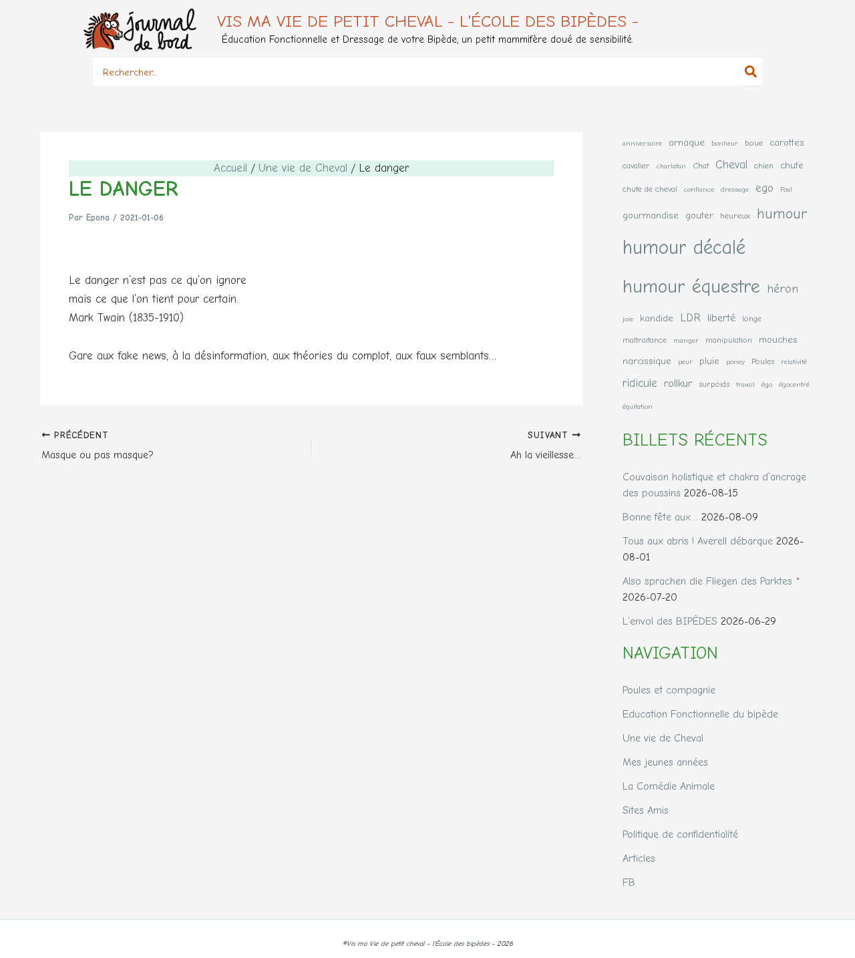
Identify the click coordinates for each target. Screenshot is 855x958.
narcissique (647, 361)
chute (792, 165)
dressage (735, 189)
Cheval (731, 164)
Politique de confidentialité (680, 834)
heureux (735, 215)
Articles (639, 858)
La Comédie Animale (669, 786)
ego (764, 187)
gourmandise (651, 215)
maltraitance (645, 340)
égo (766, 384)
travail (745, 384)
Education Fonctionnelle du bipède (700, 714)
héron (782, 288)
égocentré (794, 384)
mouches (778, 339)
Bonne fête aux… (660, 517)
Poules (762, 361)
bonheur (724, 143)
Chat (701, 165)
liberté (721, 317)
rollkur (678, 383)
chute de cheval (650, 189)
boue (754, 143)
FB (629, 882)
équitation (638, 406)
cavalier (636, 165)
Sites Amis (646, 810)
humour (782, 213)
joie (628, 319)
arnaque (687, 142)
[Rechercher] (751, 72)
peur (685, 361)
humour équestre (691, 286)
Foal (786, 189)
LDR (690, 317)
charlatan (671, 166)
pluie (709, 361)
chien (764, 165)
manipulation (728, 340)
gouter (699, 215)
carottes (787, 142)
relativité (794, 361)
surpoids (714, 384)
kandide (656, 318)
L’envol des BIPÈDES (670, 621)
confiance (699, 189)
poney (735, 361)
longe (751, 318)
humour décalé (684, 247)
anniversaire (642, 143)
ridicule (640, 382)
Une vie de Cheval (663, 738)
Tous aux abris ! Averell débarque (698, 541)
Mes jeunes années (665, 762)
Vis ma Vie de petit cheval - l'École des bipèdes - (428, 21)
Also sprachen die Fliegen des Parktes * (711, 581)
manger (686, 340)
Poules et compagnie (669, 690)
